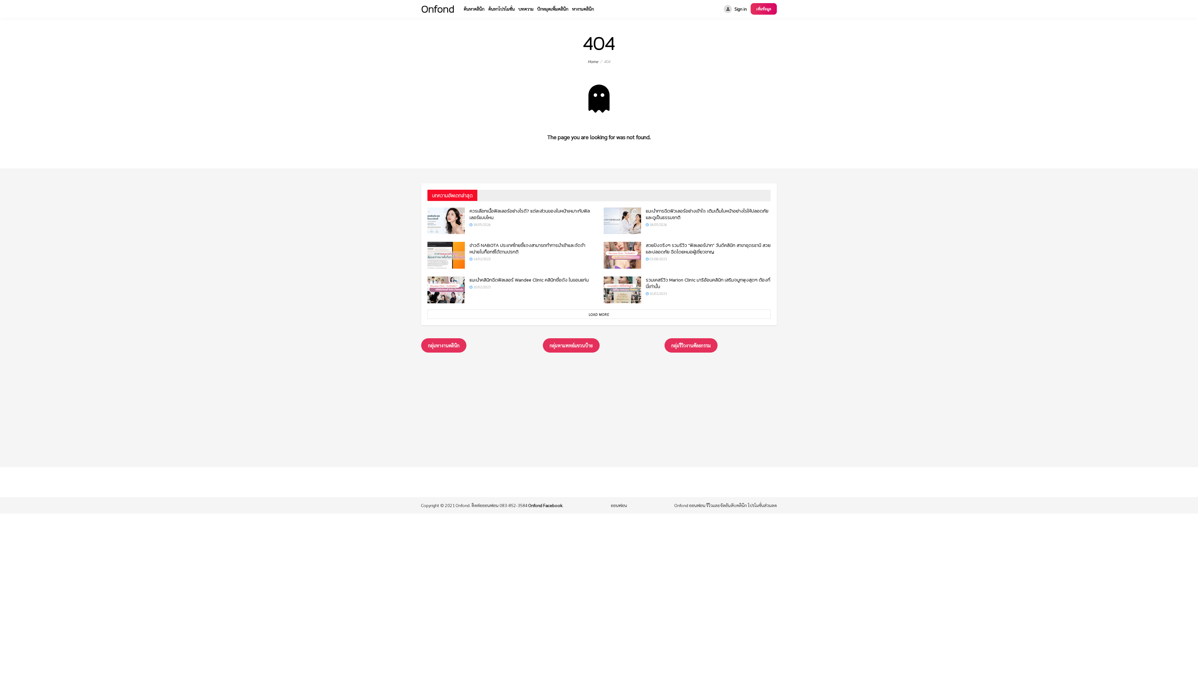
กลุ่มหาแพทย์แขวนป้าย (571, 345)
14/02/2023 (481, 258)
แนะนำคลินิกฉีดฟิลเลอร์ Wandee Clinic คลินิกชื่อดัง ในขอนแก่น (529, 279)
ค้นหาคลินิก (474, 9)
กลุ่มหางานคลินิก (444, 345)
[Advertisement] (599, 408)
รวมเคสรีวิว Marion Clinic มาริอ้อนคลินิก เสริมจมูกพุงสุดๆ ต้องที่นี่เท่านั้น (708, 283)
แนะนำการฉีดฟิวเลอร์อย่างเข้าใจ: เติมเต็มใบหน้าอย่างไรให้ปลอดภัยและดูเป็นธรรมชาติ (707, 214)
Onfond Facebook (545, 505)
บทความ (526, 9)
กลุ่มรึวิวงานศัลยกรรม (691, 345)
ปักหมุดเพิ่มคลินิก (552, 9)
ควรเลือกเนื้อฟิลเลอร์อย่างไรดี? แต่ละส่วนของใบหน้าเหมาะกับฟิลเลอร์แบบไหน (530, 214)
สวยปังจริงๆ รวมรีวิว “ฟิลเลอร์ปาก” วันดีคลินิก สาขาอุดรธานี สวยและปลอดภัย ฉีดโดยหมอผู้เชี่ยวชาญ (708, 248)
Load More (599, 314)
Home (593, 61)
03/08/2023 (658, 258)
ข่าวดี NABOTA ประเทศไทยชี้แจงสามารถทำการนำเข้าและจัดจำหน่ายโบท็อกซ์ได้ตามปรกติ (527, 248)
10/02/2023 (481, 287)
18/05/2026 (481, 224)
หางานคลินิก (583, 9)
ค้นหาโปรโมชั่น (501, 9)
